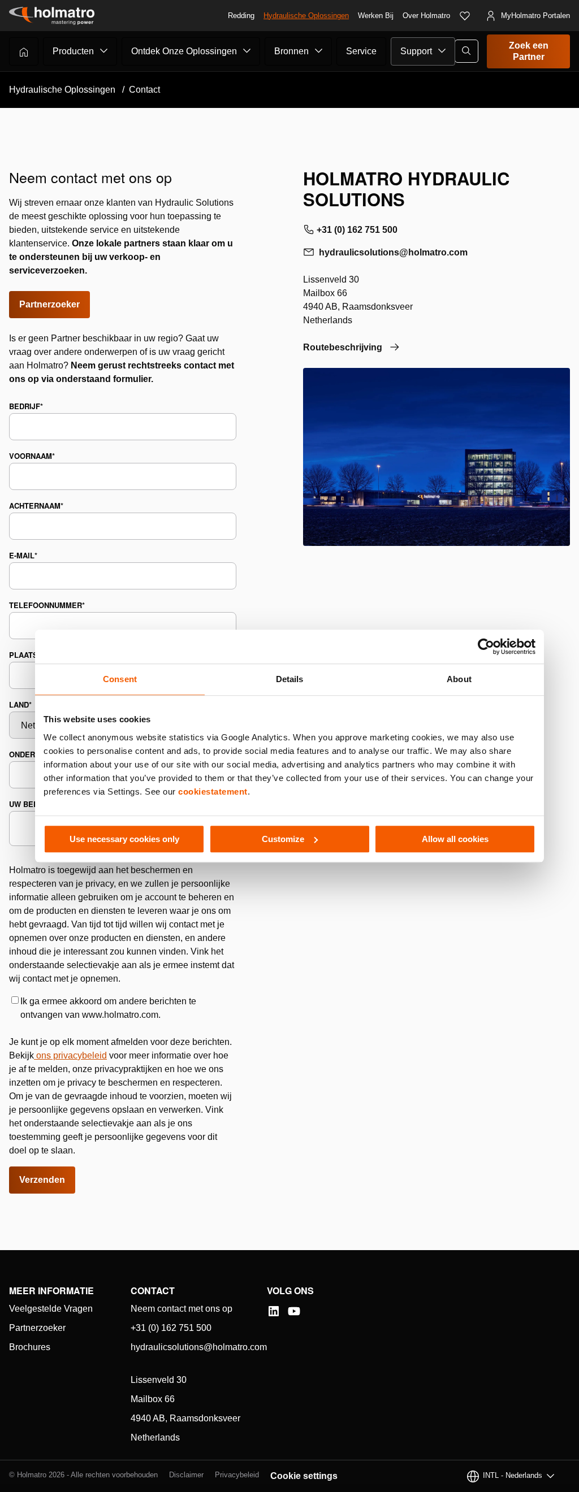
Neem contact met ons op (181, 1308)
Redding (241, 15)
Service (361, 51)
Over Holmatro (426, 15)
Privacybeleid (237, 1475)
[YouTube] (294, 1311)
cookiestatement (213, 791)
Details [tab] (290, 679)
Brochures (29, 1347)
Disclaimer (186, 1475)
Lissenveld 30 (159, 1380)
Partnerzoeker (49, 304)
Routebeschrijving (342, 347)
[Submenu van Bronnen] (318, 50)
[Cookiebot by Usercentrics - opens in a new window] (486, 646)
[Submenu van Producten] (104, 50)
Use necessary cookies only (124, 839)
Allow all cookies (455, 839)
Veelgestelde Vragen (51, 1308)
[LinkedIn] (273, 1311)
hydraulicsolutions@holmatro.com (393, 252)
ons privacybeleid (71, 1055)
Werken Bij (376, 15)
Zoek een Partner (528, 51)
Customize (283, 839)
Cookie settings (304, 1476)
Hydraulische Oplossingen (306, 15)
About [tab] (459, 679)
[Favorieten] (464, 15)
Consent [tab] (120, 679)
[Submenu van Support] (442, 50)
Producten (73, 51)
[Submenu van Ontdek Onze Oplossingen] (247, 50)
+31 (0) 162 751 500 (357, 230)
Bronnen (291, 51)
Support (416, 51)
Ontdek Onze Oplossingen (184, 51)
